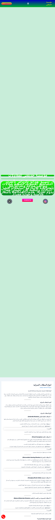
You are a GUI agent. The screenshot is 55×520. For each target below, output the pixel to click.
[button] (28, 3)
